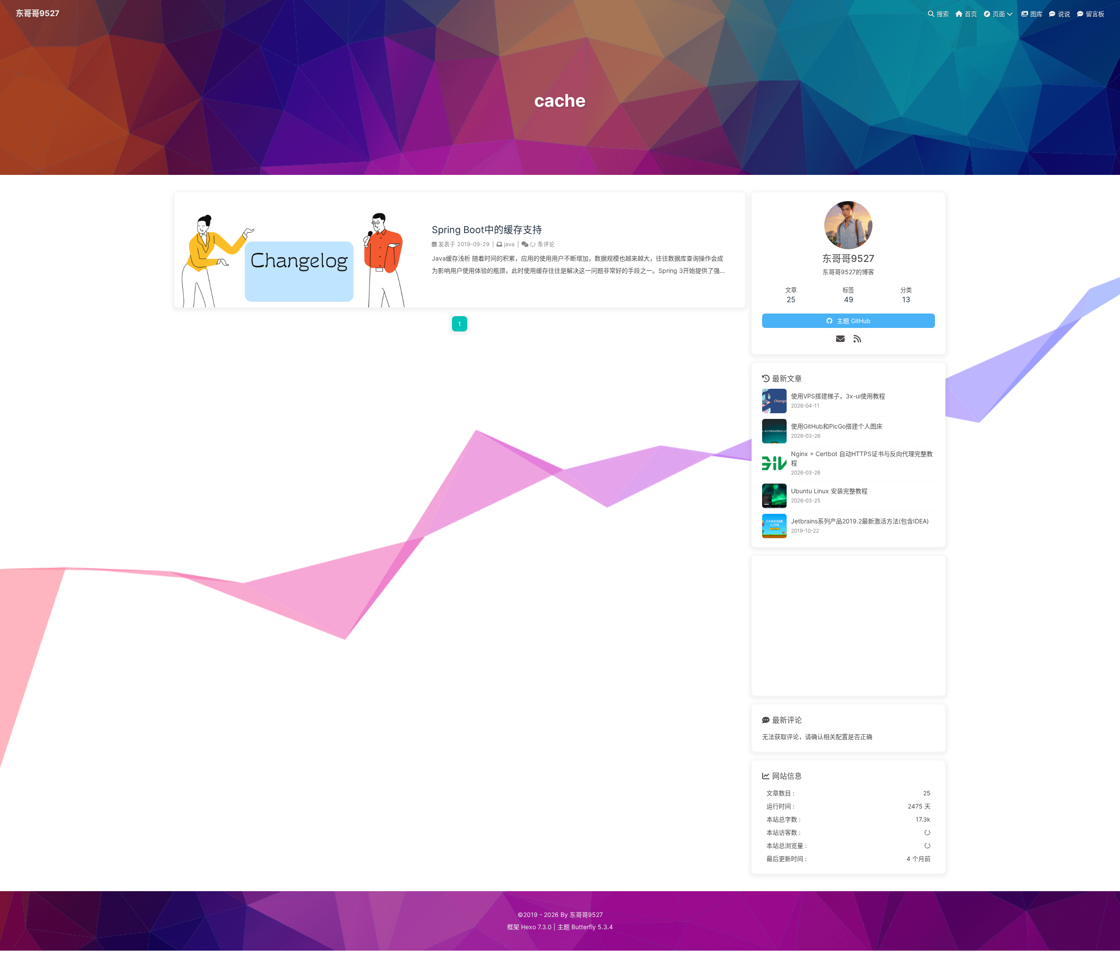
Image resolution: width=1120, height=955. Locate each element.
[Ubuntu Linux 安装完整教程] (774, 496)
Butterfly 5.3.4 (592, 927)
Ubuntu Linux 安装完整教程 (829, 491)
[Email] (840, 339)
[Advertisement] (848, 626)
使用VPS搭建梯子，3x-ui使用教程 (838, 396)
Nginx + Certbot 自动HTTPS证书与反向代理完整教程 (862, 458)
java (509, 244)
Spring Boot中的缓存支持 (487, 229)
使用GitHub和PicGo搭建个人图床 (836, 426)
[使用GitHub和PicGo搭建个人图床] (774, 431)
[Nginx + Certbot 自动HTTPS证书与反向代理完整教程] (774, 463)
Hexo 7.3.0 (536, 927)
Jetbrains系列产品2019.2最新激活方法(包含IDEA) (860, 521)
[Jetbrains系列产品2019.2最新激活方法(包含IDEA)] (774, 526)
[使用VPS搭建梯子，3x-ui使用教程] (774, 401)
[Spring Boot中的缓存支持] (294, 305)
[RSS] (857, 339)
